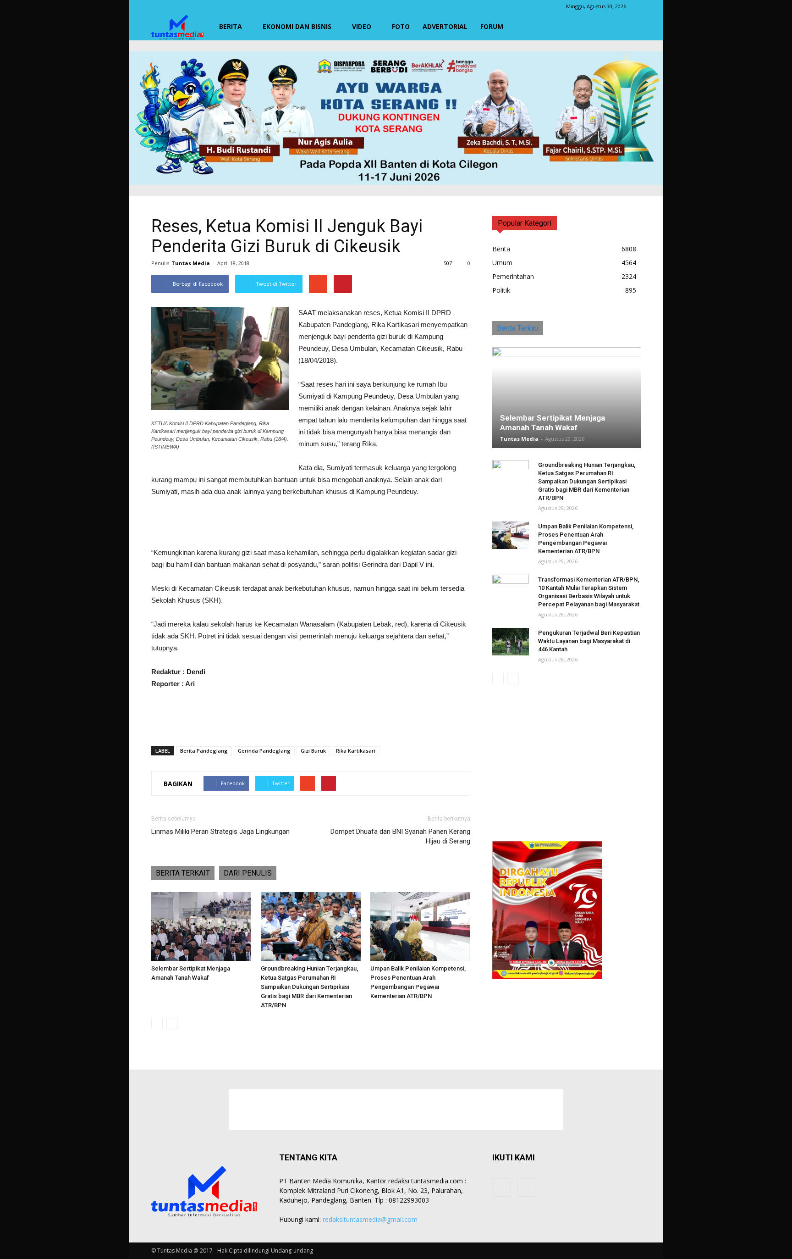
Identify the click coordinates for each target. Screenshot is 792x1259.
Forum (491, 26)
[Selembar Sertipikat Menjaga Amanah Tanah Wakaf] (201, 926)
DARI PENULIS (248, 873)
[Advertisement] (311, 523)
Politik (501, 290)
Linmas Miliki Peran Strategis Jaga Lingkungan (220, 831)
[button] (630, 27)
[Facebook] (501, 1187)
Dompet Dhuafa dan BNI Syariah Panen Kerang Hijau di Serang (400, 836)
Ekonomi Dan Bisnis (297, 26)
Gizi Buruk (313, 750)
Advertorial (445, 26)
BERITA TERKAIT (183, 873)
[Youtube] (526, 1187)
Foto (401, 26)
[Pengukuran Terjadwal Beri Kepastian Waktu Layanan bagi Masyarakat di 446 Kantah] (510, 641)
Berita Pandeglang (204, 750)
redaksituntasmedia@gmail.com (370, 1219)
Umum (502, 262)
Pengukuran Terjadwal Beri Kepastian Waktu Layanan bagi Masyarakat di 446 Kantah (589, 641)
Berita (230, 26)
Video (361, 26)
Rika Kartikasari (355, 750)
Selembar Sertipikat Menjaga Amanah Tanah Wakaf (552, 422)
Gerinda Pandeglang (264, 750)
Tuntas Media (190, 263)
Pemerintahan (513, 276)
